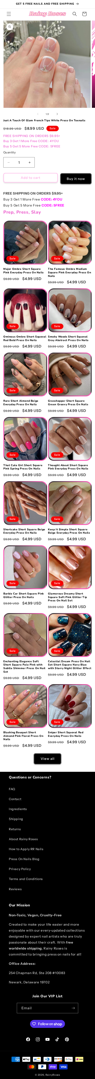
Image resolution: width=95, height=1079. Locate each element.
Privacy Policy (20, 869)
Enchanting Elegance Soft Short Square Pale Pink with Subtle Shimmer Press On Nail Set (24, 667)
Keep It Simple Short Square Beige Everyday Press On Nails (69, 531)
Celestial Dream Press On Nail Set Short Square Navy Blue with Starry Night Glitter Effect (69, 665)
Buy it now (76, 179)
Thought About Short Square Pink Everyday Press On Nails (68, 467)
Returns (15, 829)
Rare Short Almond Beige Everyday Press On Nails (20, 402)
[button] (9, 14)
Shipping (16, 819)
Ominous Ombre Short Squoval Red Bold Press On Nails (24, 338)
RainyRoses (53, 1074)
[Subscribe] (73, 1008)
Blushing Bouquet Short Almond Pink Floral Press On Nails (23, 736)
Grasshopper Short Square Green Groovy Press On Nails (68, 402)
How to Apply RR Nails (26, 849)
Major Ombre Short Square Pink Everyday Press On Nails (23, 270)
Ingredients (18, 809)
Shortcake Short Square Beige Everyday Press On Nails (24, 531)
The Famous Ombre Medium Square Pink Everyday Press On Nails (69, 272)
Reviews (15, 889)
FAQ (12, 789)
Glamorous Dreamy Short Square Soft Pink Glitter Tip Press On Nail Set (67, 597)
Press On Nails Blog (24, 859)
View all (48, 759)
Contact (15, 799)
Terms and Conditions (26, 879)
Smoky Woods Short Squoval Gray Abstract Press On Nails (68, 338)
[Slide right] (57, 114)
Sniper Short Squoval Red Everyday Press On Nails (65, 734)
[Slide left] (38, 114)
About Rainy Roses (23, 839)
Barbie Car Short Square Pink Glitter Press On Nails (23, 595)
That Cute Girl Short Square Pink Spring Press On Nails (22, 467)
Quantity (9, 152)
